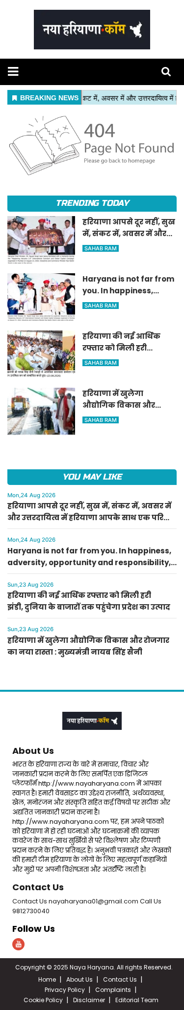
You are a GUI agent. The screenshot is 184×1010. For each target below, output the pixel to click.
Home (47, 979)
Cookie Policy (43, 1000)
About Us (33, 751)
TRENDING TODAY (92, 203)
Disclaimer (89, 1000)
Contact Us (38, 887)
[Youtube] (18, 944)
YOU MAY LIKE (92, 477)
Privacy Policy (65, 990)
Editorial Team (136, 1000)
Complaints (113, 990)
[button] (13, 71)
